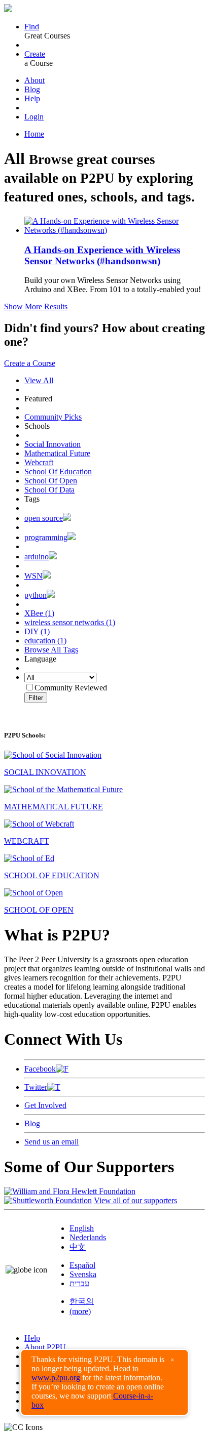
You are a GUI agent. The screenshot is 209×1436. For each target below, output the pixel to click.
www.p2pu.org (55, 1377)
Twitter (35, 1087)
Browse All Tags (51, 649)
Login (34, 116)
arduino (36, 556)
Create (34, 54)
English (81, 1228)
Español (82, 1265)
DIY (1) (37, 631)
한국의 (81, 1301)
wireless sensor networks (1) (69, 622)
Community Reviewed (70, 687)
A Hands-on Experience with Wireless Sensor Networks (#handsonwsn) (102, 255)
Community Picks (53, 417)
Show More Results (35, 306)
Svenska (82, 1274)
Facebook (40, 1068)
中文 (77, 1247)
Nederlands (87, 1237)
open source (43, 518)
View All (38, 380)
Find (31, 26)
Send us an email (51, 1141)
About (34, 80)
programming (45, 537)
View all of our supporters (135, 1200)
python (35, 595)
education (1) (45, 640)
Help (32, 98)
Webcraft (38, 462)
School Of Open (50, 480)
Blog (32, 89)
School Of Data (49, 489)
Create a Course (29, 363)
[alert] (104, 1382)
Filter (35, 698)
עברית (79, 1283)
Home (34, 134)
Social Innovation (52, 444)
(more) (80, 1311)
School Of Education (58, 471)
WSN (33, 575)
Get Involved (45, 1105)
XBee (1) (39, 613)
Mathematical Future (57, 453)
